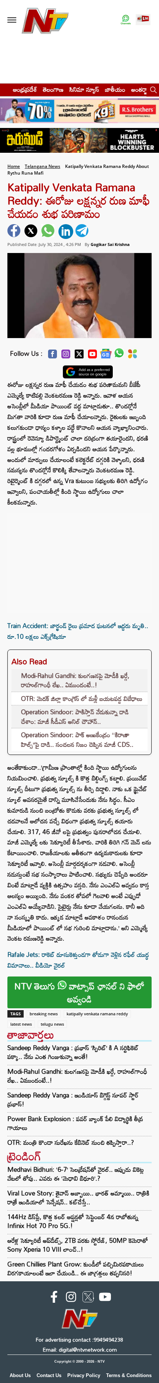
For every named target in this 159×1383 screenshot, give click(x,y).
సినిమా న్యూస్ (84, 89)
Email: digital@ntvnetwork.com (80, 1350)
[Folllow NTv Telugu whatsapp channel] (126, 20)
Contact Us (49, 1375)
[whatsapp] (48, 231)
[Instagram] (65, 356)
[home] (4, 89)
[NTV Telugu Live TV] (143, 20)
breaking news (44, 1013)
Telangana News (42, 166)
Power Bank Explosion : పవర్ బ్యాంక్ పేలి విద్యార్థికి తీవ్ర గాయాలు (75, 1123)
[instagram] (71, 1298)
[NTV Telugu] (45, 20)
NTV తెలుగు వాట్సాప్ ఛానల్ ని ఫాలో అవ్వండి (79, 992)
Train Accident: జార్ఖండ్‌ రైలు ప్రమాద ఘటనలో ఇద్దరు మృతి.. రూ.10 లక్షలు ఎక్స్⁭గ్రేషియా (77, 631)
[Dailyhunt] (132, 355)
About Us (20, 1375)
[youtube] (105, 1298)
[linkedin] (65, 231)
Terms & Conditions (129, 1375)
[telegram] (82, 231)
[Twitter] (79, 356)
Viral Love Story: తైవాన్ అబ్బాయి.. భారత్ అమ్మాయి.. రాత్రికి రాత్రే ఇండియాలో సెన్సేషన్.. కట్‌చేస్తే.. (78, 1197)
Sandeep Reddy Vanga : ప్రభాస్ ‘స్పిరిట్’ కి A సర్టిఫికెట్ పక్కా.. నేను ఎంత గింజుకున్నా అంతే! (73, 1052)
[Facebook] (52, 356)
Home (13, 166)
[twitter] (31, 231)
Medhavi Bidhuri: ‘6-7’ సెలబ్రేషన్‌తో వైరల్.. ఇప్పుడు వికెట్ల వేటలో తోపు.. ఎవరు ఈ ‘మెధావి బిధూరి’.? (75, 1173)
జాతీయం (115, 89)
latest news (21, 1024)
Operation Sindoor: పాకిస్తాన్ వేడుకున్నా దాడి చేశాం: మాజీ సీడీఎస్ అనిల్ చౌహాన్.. (75, 717)
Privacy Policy (83, 1375)
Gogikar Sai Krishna (110, 244)
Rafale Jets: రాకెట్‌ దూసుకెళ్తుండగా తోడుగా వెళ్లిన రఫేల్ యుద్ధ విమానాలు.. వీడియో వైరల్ (78, 959)
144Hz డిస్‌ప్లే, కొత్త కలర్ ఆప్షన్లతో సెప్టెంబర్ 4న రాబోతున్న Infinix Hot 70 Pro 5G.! (72, 1221)
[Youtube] (92, 356)
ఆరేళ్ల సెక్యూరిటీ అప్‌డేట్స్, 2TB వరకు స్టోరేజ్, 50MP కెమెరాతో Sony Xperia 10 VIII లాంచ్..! (77, 1244)
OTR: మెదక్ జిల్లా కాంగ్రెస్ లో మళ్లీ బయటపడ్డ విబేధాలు (81, 698)
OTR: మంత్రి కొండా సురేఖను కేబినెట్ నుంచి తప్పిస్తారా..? (70, 1142)
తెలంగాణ (53, 89)
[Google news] (106, 355)
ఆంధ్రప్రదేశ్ (25, 89)
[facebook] (14, 231)
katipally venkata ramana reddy (97, 1013)
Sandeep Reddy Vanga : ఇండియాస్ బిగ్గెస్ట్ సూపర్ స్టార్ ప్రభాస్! (73, 1100)
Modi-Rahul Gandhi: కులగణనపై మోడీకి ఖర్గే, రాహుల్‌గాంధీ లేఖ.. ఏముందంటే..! (75, 680)
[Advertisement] (79, 559)
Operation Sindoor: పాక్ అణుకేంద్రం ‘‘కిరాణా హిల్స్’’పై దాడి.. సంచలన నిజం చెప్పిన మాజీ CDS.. (77, 739)
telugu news (52, 1024)
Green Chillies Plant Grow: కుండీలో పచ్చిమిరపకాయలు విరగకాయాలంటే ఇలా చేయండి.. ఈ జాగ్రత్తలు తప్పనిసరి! (75, 1268)
